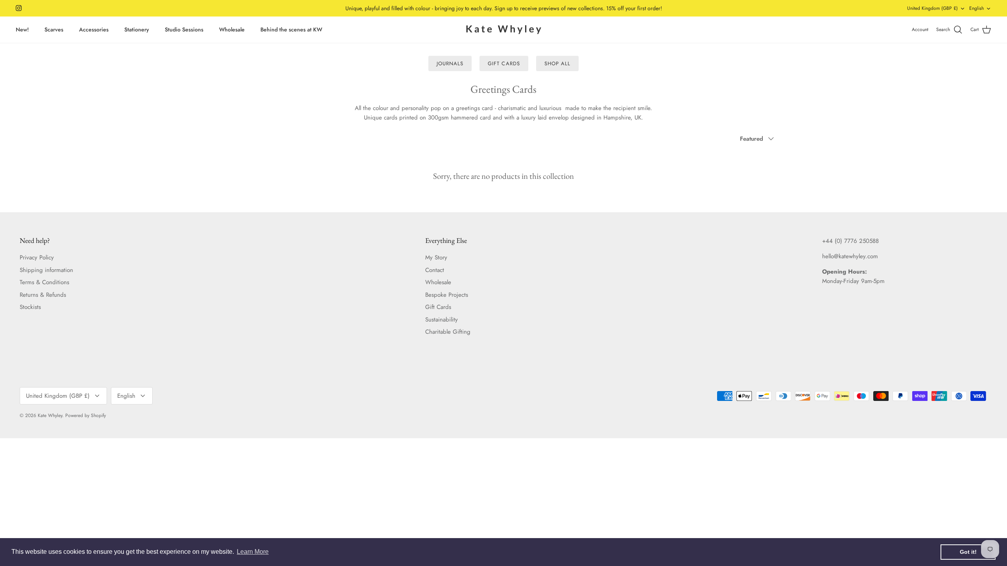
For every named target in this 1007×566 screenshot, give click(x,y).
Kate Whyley (50, 415)
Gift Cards (504, 63)
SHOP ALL (557, 63)
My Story (436, 257)
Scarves (53, 29)
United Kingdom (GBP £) (932, 8)
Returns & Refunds (43, 294)
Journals (450, 63)
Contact (434, 270)
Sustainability (441, 319)
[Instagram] (19, 8)
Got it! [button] (968, 552)
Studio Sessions (184, 29)
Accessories (94, 29)
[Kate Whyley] (503, 29)
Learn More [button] (253, 551)
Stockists (30, 307)
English (976, 8)
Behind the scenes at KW (291, 29)
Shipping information (46, 270)
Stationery (136, 29)
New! (22, 29)
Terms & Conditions (44, 282)
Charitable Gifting (447, 331)
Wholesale (232, 29)
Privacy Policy (37, 257)
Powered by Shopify (85, 415)
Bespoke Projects (446, 294)
